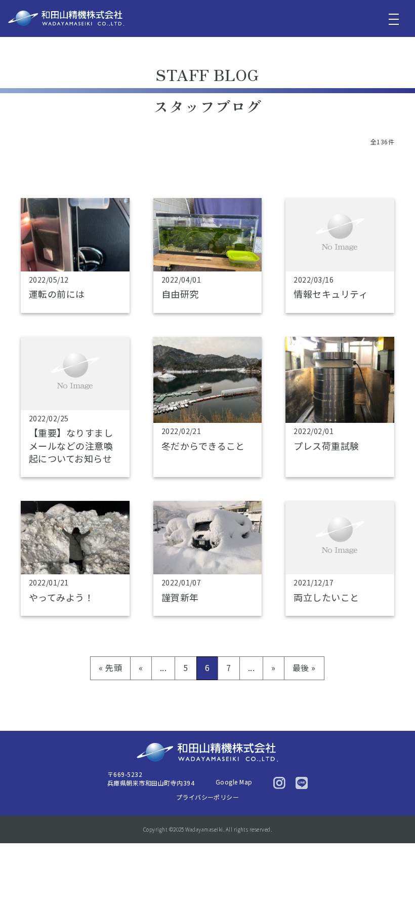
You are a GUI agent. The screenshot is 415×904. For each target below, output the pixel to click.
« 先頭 (110, 667)
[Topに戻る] (393, 875)
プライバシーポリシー (207, 797)
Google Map (234, 781)
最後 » (304, 667)
